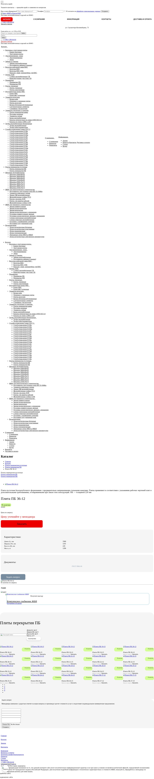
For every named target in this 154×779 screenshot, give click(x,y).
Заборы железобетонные (18, 63)
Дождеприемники (16, 58)
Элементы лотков (16, 116)
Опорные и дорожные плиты (20, 101)
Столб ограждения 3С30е (19, 137)
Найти (23, 33)
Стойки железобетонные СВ (20, 76)
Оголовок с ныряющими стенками (22, 221)
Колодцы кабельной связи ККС (16, 67)
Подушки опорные (16, 114)
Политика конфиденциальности (12, 754)
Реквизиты (53, 145)
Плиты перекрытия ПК (18, 169)
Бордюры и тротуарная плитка (16, 50)
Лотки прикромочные (17, 231)
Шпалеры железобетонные (15, 173)
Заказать (22, 523)
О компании (39, 19)
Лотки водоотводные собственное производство (27, 237)
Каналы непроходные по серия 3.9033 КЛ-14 (26, 120)
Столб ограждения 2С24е (19, 150)
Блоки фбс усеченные (17, 95)
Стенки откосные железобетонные (22, 220)
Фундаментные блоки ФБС (15, 92)
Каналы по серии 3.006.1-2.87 (20, 122)
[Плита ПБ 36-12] (11, 484)
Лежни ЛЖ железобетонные (20, 195)
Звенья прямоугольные (18, 206)
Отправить (105, 11)
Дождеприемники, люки (14, 56)
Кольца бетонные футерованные (21, 105)
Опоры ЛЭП (9, 75)
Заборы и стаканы (11, 61)
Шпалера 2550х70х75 (17, 188)
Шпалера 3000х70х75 (17, 186)
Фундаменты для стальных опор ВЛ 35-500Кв (26, 191)
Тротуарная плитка (16, 54)
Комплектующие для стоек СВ (20, 78)
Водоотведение (10, 225)
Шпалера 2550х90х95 (17, 180)
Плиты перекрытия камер (19, 112)
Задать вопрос (13, 577)
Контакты (106, 19)
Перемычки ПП (15, 84)
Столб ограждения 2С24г (19, 154)
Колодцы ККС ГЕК (16, 71)
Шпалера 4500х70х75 (17, 182)
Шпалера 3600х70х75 (17, 184)
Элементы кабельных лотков (20, 193)
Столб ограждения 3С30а (19, 146)
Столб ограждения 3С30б (19, 144)
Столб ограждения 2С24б (19, 157)
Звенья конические (16, 210)
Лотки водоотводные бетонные (21, 227)
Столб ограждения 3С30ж (19, 135)
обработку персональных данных (88, 11)
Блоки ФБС (14, 93)
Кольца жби (14, 99)
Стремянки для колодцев (18, 108)
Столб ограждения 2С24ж (19, 148)
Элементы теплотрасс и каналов (16, 110)
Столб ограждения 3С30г (19, 140)
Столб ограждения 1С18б (19, 163)
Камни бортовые (16, 52)
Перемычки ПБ (15, 82)
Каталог (7, 19)
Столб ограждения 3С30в (19, 142)
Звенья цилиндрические (18, 208)
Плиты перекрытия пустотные (16, 167)
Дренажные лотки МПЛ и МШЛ (21, 235)
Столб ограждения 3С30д (19, 139)
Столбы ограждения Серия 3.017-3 (17, 129)
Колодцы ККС (15, 69)
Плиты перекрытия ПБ (18, 171)
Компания (4, 751)
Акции (65, 140)
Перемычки (9, 80)
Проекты (4, 756)
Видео (65, 146)
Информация (73, 19)
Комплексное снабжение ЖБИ (22, 601)
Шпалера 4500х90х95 (17, 174)
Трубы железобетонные (18, 125)
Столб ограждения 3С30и (19, 133)
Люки (12, 59)
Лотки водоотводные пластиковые (22, 229)
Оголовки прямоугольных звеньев (22, 214)
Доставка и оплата (142, 19)
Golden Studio (18, 777)
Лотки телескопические (18, 233)
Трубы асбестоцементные (19, 127)
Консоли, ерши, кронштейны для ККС (23, 73)
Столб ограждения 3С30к (19, 131)
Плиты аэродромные (17, 90)
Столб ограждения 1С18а (19, 165)
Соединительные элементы (19, 107)
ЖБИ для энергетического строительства (20, 189)
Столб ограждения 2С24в (19, 156)
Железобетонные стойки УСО (20, 197)
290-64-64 (7, 22)
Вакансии (52, 143)
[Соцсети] (5, 768)
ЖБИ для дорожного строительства (18, 205)
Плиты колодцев (15, 103)
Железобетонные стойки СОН (20, 203)
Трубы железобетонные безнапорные (18, 124)
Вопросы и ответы (7, 753)
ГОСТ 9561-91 (77, 566)
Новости (66, 142)
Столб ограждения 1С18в (19, 161)
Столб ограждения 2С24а (19, 159)
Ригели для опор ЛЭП (17, 199)
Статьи (65, 144)
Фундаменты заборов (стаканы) (21, 65)
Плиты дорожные (11, 86)
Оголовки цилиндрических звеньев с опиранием (27, 216)
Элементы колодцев (12, 97)
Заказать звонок (6, 24)
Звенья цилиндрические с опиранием (23, 212)
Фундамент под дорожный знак (21, 223)
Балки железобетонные (18, 118)
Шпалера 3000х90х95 (17, 178)
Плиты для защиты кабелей (19, 201)
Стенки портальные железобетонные (23, 218)
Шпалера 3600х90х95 (17, 176)
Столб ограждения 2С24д (19, 152)
